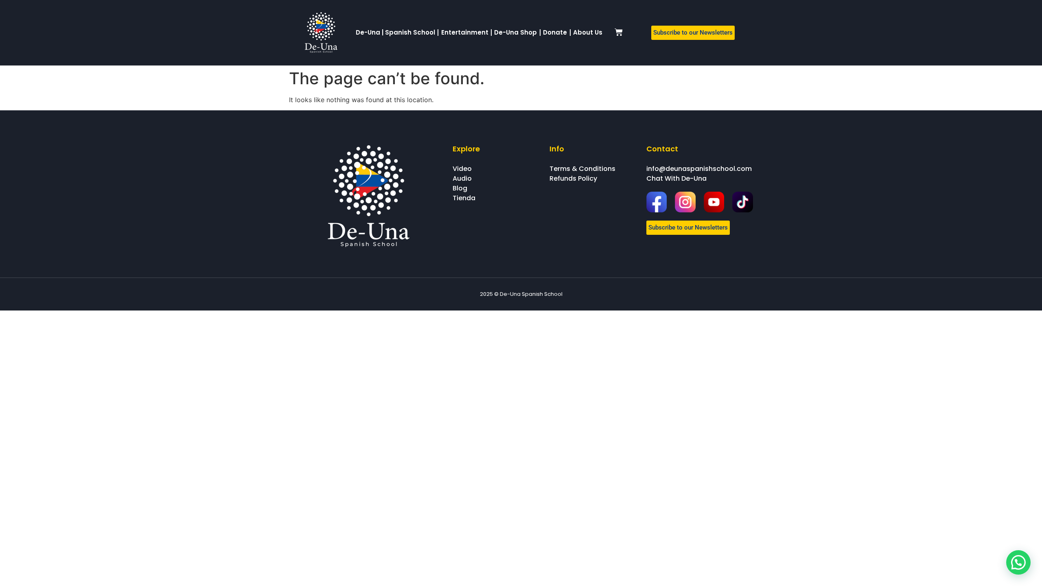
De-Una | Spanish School (395, 32)
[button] (1018, 562)
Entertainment (464, 32)
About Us (587, 32)
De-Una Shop (515, 32)
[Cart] (619, 32)
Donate (555, 32)
